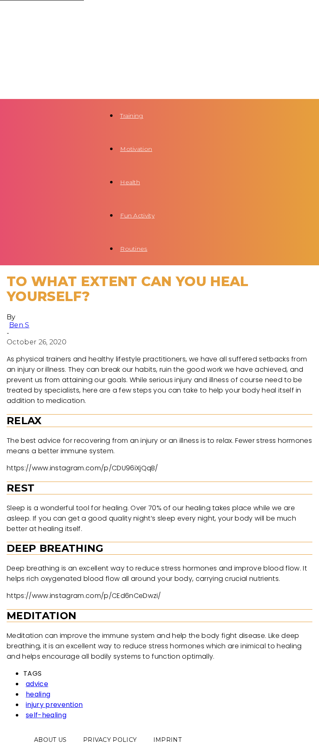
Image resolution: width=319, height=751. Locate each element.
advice (37, 684)
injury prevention (54, 704)
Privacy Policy (110, 740)
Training (131, 115)
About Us (50, 740)
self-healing (46, 715)
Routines (133, 248)
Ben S (19, 325)
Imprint (167, 740)
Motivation (136, 149)
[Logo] (48, 16)
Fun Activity (137, 215)
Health (130, 182)
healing (38, 694)
